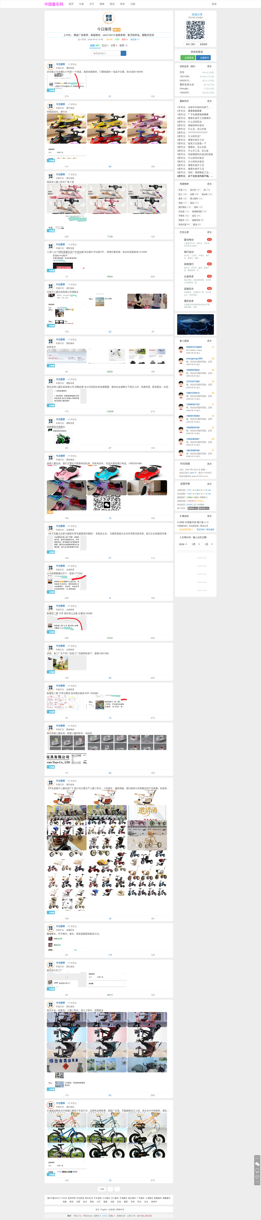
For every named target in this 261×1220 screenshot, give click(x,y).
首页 (71, 4)
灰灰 (181, 72)
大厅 (91, 4)
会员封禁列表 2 (186, 529)
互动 (105, 45)
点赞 (114, 45)
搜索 (101, 4)
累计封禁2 (199, 501)
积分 (139, 1201)
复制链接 (203, 44)
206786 (109, 39)
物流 (112, 4)
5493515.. (184, 80)
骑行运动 (70, 107)
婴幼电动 (70, 343)
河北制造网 (193, 525)
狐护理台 (185, 207)
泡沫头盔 (184, 224)
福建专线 (197, 220)
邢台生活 (89, 1197)
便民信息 (70, 67)
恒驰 (183, 202)
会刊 (84, 1201)
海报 (64, 1201)
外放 (183, 189)
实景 (78, 1201)
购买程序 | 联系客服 (205, 529)
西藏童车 (166, 1197)
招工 (183, 194)
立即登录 (189, 57)
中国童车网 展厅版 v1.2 (196, 522)
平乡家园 (98, 1197)
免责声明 (72, 1197)
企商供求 (70, 529)
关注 (146, 1201)
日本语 (112, 1209)
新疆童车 (158, 1197)
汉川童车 (115, 1197)
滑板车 (184, 220)
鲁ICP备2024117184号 (57, 1197)
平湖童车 (123, 1197)
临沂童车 (132, 1197)
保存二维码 (190, 44)
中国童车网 (53, 4)
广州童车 (141, 1197)
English (104, 1209)
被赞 (123, 45)
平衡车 (184, 215)
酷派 (196, 224)
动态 (95, 45)
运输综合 (70, 929)
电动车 (207, 194)
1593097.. (184, 92)
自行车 (195, 189)
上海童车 (149, 1197)
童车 (183, 198)
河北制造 (80, 1197)
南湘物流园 (199, 211)
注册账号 (204, 57)
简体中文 (120, 1209)
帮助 (91, 1201)
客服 (105, 1201)
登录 (214, 4)
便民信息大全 (186, 84)
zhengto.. (184, 88)
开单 (132, 1201)
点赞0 (117, 39)
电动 (194, 202)
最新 (125, 1201)
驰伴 (198, 207)
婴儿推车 (196, 198)
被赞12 (125, 39)
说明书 (153, 1201)
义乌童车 (106, 1197)
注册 (132, 4)
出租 (194, 194)
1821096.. (184, 76)
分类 (81, 4)
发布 (122, 4)
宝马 (196, 215)
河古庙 (184, 211)
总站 (118, 1201)
